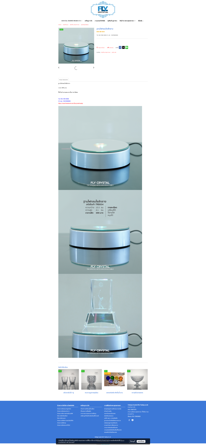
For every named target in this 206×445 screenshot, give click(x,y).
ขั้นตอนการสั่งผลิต (86, 411)
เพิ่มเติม (140, 20)
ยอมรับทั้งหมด (141, 441)
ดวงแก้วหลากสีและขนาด (111, 425)
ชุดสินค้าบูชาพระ (112, 20)
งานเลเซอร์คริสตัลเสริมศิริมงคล (113, 430)
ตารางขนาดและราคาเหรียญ (88, 413)
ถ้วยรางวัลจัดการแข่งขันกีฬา (65, 421)
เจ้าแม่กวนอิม (108, 411)
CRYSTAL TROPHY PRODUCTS (71, 20)
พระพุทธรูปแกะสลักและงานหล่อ (112, 409)
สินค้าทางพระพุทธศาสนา (127, 20)
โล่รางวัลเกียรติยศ (62, 416)
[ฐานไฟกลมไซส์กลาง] (76, 46)
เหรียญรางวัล (88, 20)
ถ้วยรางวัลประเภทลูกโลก (64, 409)
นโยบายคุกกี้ (71, 442)
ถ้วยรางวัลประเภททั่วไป (63, 425)
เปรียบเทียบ (111, 47)
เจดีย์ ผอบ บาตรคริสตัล (110, 418)
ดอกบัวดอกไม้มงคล (109, 413)
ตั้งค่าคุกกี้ (132, 441)
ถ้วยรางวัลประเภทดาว (63, 411)
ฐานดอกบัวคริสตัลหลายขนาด (112, 421)
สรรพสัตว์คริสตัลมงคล (110, 432)
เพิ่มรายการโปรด (101, 47)
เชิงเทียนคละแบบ (108, 416)
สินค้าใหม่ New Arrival (106, 52)
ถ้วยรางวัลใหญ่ (61, 423)
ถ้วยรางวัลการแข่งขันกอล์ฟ (65, 413)
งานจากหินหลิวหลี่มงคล (110, 428)
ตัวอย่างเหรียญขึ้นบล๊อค (87, 409)
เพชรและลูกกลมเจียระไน (110, 423)
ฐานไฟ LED (114, 52)
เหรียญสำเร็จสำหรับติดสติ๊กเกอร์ (90, 416)
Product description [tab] (63, 79)
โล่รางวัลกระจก (61, 418)
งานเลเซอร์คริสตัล (100, 20)
